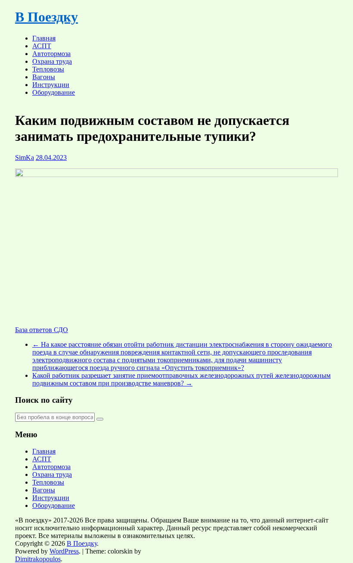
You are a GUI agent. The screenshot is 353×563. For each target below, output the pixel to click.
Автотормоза (51, 53)
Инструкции (50, 84)
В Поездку (46, 17)
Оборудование (53, 92)
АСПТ (41, 46)
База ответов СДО (41, 329)
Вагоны (43, 77)
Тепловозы (48, 69)
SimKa (24, 157)
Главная (44, 38)
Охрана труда (52, 61)
